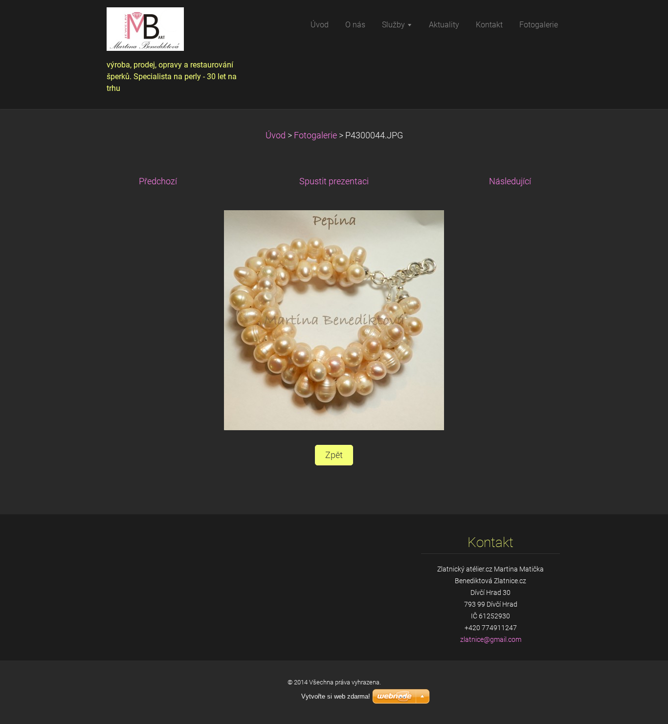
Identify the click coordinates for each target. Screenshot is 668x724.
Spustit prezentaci (334, 181)
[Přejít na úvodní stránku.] (177, 32)
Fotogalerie (315, 135)
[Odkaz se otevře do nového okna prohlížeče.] (334, 320)
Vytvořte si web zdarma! (335, 696)
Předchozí (158, 181)
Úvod (276, 135)
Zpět (334, 455)
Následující (510, 181)
